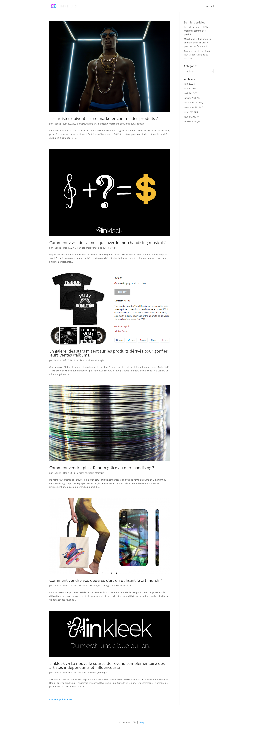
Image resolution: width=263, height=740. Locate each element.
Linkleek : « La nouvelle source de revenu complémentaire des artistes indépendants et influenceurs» (107, 665)
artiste (82, 123)
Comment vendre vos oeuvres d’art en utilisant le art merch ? (105, 580)
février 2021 (190, 88)
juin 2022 (188, 83)
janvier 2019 (190, 121)
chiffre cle (91, 123)
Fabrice (57, 123)
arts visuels (91, 585)
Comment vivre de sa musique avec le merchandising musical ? (107, 242)
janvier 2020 (190, 97)
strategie (139, 123)
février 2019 (190, 116)
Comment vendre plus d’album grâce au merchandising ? (101, 467)
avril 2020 (189, 93)
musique (129, 123)
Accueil (210, 6)
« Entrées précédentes (60, 699)
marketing (103, 123)
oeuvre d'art (116, 585)
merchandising (116, 123)
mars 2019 (189, 112)
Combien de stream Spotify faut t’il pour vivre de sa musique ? (198, 55)
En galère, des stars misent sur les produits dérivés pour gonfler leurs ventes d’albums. (108, 353)
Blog (141, 722)
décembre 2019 (192, 102)
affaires (82, 672)
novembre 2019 (192, 107)
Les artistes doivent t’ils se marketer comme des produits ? (103, 118)
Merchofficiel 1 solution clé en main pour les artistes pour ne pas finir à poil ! (197, 42)
